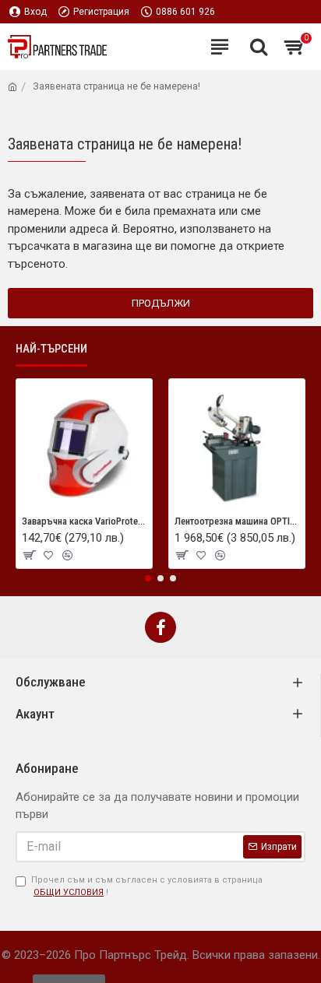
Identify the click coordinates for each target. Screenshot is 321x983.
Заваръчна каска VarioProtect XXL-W (84, 521)
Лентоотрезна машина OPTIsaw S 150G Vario (237, 521)
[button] (148, 578)
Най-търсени (51, 349)
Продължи (161, 303)
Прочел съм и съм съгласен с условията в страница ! (147, 886)
